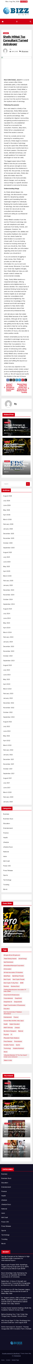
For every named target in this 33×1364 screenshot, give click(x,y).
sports (18, 1045)
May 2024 (6, 623)
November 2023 (8, 651)
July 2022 (6, 726)
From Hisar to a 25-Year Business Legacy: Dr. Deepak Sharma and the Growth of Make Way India (15, 1291)
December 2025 (8, 533)
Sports (5, 875)
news (5, 856)
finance (16, 1017)
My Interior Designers (10, 1031)
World (5, 889)
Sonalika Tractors (9, 1045)
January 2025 (8, 585)
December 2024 (8, 590)
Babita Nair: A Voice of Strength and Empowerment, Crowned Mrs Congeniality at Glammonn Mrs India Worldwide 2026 (15, 1283)
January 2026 (8, 529)
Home (2, 1360)
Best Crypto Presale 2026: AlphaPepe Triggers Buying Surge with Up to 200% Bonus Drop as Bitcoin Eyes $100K (15, 1266)
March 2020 (7, 792)
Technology (7, 880)
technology (7, 1048)
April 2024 (6, 628)
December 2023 (8, 646)
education (7, 1008)
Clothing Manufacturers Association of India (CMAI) (15, 990)
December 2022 (8, 703)
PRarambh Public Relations (11, 1038)
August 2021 (7, 778)
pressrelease (18, 1041)
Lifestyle (6, 842)
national (20, 1031)
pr (11, 1034)
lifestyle (17, 1027)
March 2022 (7, 745)
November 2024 (8, 595)
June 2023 (6, 675)
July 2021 (6, 783)
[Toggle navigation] (16, 21)
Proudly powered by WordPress (11, 1353)
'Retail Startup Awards (10, 958)
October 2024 (8, 599)
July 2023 (6, 670)
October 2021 (7, 769)
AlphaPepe (7, 976)
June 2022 (6, 731)
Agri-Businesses (8, 962)
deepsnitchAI (18, 1001)
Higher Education (15, 1024)
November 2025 (8, 538)
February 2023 (8, 693)
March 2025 (7, 576)
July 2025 (6, 557)
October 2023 (7, 656)
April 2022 (6, 740)
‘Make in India (8, 1060)
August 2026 (7, 496)
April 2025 (6, 571)
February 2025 (8, 580)
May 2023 (6, 679)
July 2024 (6, 613)
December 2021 (8, 759)
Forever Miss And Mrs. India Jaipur (14, 1020)
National (6, 852)
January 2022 (8, 755)
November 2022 (8, 707)
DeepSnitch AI (8, 1001)
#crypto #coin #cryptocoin (12, 955)
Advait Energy (23, 958)
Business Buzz (8, 819)
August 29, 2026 (12, 1091)
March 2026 (7, 519)
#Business (24, 51)
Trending (6, 884)
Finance (6, 833)
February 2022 (8, 750)
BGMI (21, 983)
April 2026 (6, 515)
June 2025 (6, 562)
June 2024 (7, 618)
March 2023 (7, 689)
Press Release (8, 870)
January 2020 (8, 802)
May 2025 (6, 566)
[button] (30, 21)
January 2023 (8, 698)
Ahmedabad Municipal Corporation (14, 965)
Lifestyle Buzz (8, 847)
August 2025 (7, 552)
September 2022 (9, 717)
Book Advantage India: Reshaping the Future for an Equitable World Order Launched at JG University (14, 1275)
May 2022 (6, 736)
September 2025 (9, 548)
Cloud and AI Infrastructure (11, 995)
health (5, 1024)
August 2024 (7, 609)
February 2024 (8, 637)
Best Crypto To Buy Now (11, 983)
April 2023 (6, 684)
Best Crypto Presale (18, 979)
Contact (8, 1360)
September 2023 (9, 660)
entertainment (8, 1017)
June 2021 (6, 787)
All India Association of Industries (13, 972)
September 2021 (8, 773)
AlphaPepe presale (17, 976)
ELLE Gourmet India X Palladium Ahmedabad (13, 1012)
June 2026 (7, 505)
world (5, 1052)
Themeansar (17, 1355)
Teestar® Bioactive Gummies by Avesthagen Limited (10, 387)
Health (5, 837)
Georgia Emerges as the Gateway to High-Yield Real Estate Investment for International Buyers (15, 1258)
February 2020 (8, 797)
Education (6, 823)
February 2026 (8, 524)
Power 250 (7, 866)
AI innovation (7, 969)
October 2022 (7, 712)
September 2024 (9, 604)
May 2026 (6, 510)
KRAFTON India (8, 1027)
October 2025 (7, 543)
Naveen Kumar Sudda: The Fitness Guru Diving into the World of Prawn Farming (22, 388)
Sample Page (15, 1360)
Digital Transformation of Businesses (14, 1005)
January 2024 (8, 642)
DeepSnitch (18, 998)
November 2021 (8, 764)
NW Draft (6, 861)
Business (6, 33)
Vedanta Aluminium (18, 1048)
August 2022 (7, 722)
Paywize (6, 1034)
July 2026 (6, 501)
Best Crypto (7, 979)
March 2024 (7, 632)
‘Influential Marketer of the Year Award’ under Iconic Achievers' (15, 1056)
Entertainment (8, 828)
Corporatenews (8, 998)
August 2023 (7, 665)
